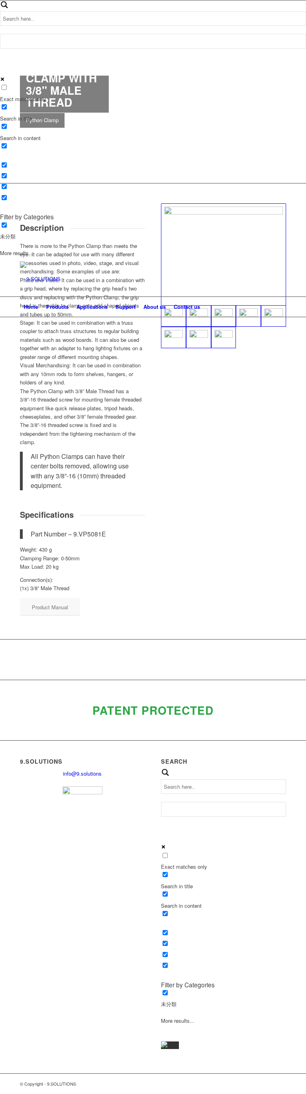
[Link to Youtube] (268, 279)
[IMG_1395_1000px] (198, 337)
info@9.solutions (82, 773)
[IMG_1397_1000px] (173, 337)
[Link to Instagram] (280, 279)
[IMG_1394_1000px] (223, 337)
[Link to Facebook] (256, 279)
